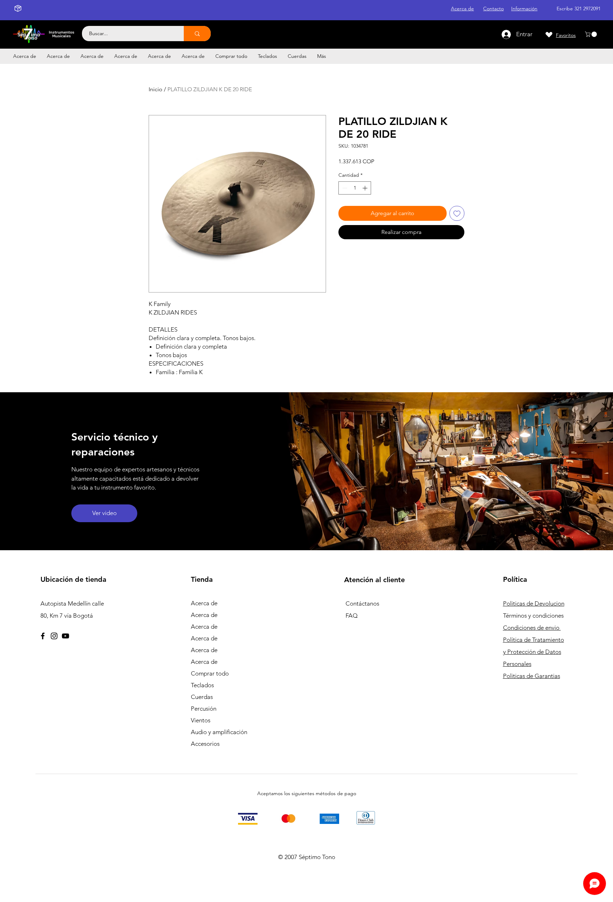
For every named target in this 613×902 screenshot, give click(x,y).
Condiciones (532, 627)
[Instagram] (54, 636)
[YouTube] (65, 636)
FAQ (352, 615)
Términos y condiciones (533, 615)
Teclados (202, 685)
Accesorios (205, 743)
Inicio (155, 89)
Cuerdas (202, 696)
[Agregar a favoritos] (456, 213)
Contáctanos (362, 603)
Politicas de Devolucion (533, 603)
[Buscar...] (197, 33)
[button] (591, 34)
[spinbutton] (354, 188)
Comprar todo (210, 673)
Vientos (200, 720)
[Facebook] (42, 636)
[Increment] (365, 188)
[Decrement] (343, 188)
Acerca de (204, 603)
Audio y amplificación (219, 732)
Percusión (203, 708)
